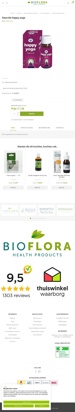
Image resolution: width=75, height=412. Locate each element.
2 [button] (32, 218)
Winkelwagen (62, 321)
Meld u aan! (12, 328)
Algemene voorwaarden (12, 338)
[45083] (37, 162)
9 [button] (43, 218)
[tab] (13, 127)
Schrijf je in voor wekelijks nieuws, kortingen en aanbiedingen (62, 336)
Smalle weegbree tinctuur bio (37, 175)
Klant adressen (37, 325)
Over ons (12, 341)
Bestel (32, 114)
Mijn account (37, 318)
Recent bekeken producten (37, 328)
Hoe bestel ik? (37, 335)
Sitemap (12, 318)
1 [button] (30, 218)
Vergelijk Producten (62, 318)
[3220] (13, 162)
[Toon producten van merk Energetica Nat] (46, 210)
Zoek (12, 321)
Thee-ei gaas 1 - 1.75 (13, 175)
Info (13, 128)
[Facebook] (35, 371)
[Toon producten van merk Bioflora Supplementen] (10, 210)
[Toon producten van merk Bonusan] (65, 210)
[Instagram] (39, 371)
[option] (10, 210)
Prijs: (14, 108)
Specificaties (27, 128)
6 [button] (38, 218)
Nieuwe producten (12, 325)
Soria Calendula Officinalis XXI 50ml (61, 176)
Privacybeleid (12, 335)
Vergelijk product (11, 82)
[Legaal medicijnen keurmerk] (62, 357)
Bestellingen (37, 321)
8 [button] (41, 218)
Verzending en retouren (12, 331)
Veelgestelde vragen (37, 331)
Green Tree (9, 21)
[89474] (61, 162)
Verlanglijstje (62, 325)
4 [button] (35, 218)
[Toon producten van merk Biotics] (28, 210)
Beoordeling (44, 128)
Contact (60, 128)
